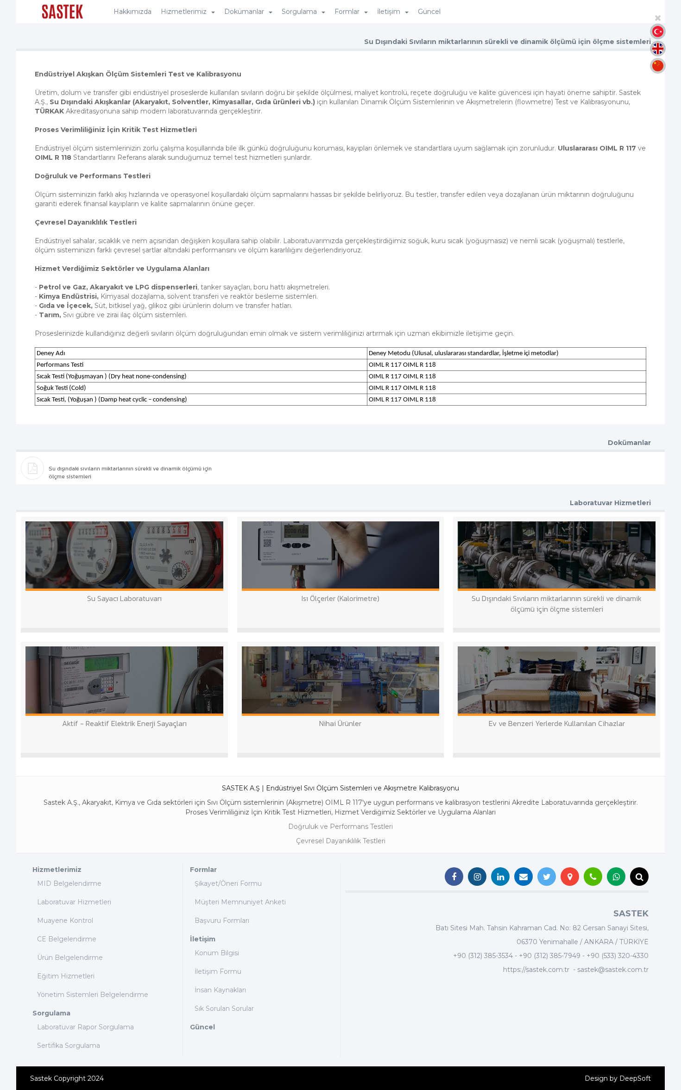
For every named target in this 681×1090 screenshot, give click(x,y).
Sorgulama (51, 1013)
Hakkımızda (132, 11)
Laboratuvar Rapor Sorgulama (85, 1027)
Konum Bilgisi (217, 953)
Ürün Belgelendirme (70, 957)
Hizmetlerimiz (57, 869)
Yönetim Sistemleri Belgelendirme (92, 994)
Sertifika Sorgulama (68, 1045)
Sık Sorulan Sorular (224, 1008)
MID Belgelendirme (69, 883)
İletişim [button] (388, 11)
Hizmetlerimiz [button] (184, 11)
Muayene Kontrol (65, 920)
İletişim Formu (218, 971)
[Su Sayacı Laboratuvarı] (124, 556)
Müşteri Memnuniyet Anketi (240, 902)
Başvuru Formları (222, 920)
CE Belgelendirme (66, 939)
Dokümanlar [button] (244, 11)
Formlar (203, 869)
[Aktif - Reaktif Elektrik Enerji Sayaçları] (124, 681)
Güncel (429, 11)
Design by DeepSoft (618, 1078)
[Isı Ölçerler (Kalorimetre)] (341, 556)
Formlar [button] (346, 11)
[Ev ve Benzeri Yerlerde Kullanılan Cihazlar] (557, 681)
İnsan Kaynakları (220, 990)
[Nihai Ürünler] (341, 681)
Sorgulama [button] (299, 11)
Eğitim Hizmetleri (66, 976)
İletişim (202, 939)
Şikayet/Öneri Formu (228, 883)
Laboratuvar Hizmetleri (74, 902)
